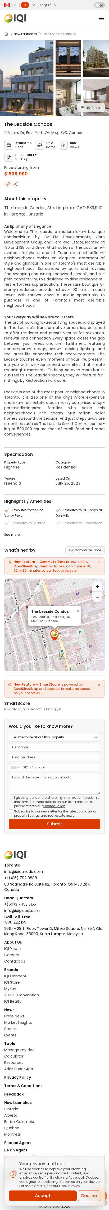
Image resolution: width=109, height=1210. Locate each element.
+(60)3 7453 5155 (20, 904)
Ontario (11, 1109)
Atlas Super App (18, 1069)
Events (10, 1035)
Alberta (10, 1115)
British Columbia (19, 1121)
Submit (54, 824)
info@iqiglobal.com (22, 910)
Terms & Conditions (23, 1085)
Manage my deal (19, 1050)
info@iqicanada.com (23, 871)
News (9, 1009)
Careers (11, 955)
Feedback (14, 1094)
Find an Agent (17, 1142)
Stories (10, 1028)
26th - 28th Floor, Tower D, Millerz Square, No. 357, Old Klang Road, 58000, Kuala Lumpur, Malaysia (53, 931)
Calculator (14, 1056)
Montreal (12, 1134)
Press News (14, 1016)
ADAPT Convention (21, 995)
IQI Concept (15, 976)
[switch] (99, 5)
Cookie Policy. (70, 1186)
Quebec (11, 1128)
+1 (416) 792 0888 (20, 878)
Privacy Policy (54, 806)
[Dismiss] (99, 562)
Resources (13, 1062)
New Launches (18, 1102)
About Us (13, 942)
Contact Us (14, 961)
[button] (54, 635)
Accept (43, 1196)
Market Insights (18, 1022)
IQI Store (12, 982)
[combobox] (15, 767)
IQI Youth (12, 948)
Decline (89, 1196)
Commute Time (88, 550)
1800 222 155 (15, 922)
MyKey (10, 988)
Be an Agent (16, 1150)
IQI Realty (12, 1001)
